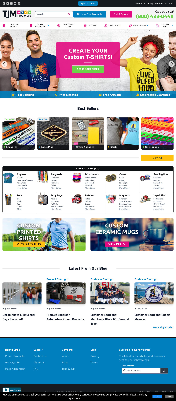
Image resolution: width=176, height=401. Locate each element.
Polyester (55, 183)
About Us (140, 3)
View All (157, 157)
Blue (18, 199)
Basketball (157, 183)
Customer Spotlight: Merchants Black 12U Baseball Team (109, 319)
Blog (150, 3)
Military (122, 180)
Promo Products (14, 356)
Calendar (123, 199)
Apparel (22, 174)
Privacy (94, 356)
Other (19, 209)
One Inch (88, 185)
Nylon (53, 185)
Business (123, 185)
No (169, 396)
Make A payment (15, 369)
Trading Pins (160, 174)
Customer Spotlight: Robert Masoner (152, 317)
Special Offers (88, 3)
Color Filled (89, 180)
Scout (87, 204)
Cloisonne (157, 201)
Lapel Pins (159, 195)
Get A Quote (121, 14)
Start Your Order (88, 69)
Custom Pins (166, 25)
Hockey (156, 180)
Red (18, 204)
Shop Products (40, 25)
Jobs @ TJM (68, 369)
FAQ (171, 3)
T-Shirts (20, 178)
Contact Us (161, 3)
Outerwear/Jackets (25, 180)
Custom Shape (125, 206)
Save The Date (125, 201)
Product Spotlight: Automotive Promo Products (65, 317)
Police (121, 178)
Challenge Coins (68, 25)
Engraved (55, 201)
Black (19, 201)
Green (19, 206)
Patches (92, 25)
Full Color (55, 178)
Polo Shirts (21, 183)
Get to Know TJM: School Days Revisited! (18, 317)
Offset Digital (159, 204)
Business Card (125, 204)
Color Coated (90, 178)
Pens (19, 195)
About (65, 356)
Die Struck (157, 206)
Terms (94, 362)
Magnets (124, 195)
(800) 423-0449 (155, 16)
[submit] (164, 370)
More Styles (22, 188)
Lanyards (113, 25)
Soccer (156, 185)
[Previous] (4, 64)
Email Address (128, 365)
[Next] (172, 64)
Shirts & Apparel (14, 25)
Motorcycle (89, 206)
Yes (157, 396)
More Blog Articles (163, 327)
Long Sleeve (22, 185)
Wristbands (139, 25)
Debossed (89, 183)
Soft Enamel (158, 199)
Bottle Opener (57, 206)
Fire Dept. (123, 183)
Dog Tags (56, 195)
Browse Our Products (89, 14)
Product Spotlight (57, 279)
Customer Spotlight (102, 279)
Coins (122, 174)
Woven (54, 180)
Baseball (157, 178)
